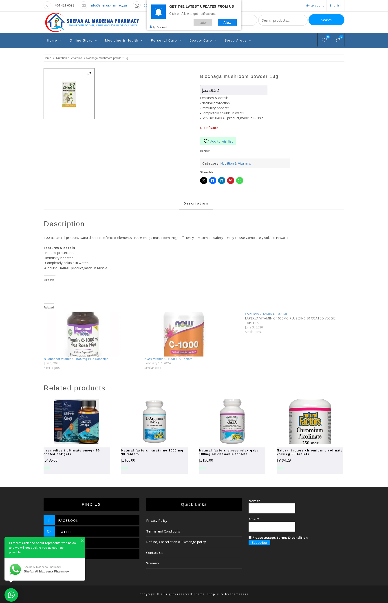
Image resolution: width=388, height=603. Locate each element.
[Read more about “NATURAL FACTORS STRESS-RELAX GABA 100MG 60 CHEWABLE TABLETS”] (224, 421)
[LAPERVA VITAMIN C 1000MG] (295, 323)
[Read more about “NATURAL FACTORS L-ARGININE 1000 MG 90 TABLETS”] (146, 421)
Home (52, 40)
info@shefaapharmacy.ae (109, 5)
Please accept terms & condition (279, 537)
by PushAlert (160, 27)
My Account (315, 5)
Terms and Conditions (163, 531)
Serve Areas (236, 40)
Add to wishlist (221, 141)
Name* (254, 501)
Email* (254, 519)
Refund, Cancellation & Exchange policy (176, 541)
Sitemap (152, 563)
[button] (302, 421)
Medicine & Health (122, 40)
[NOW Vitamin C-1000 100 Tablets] (192, 334)
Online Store (81, 40)
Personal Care (164, 40)
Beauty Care (201, 40)
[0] (324, 40)
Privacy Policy (156, 520)
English (336, 5)
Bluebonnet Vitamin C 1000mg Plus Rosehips (76, 359)
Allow (227, 22)
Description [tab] (195, 203)
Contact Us (154, 552)
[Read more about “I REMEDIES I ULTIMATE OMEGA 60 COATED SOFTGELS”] (69, 421)
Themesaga (239, 594)
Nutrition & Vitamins (69, 58)
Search (326, 20)
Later (203, 22)
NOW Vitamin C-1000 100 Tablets (168, 359)
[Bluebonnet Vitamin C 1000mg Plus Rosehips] (92, 334)
